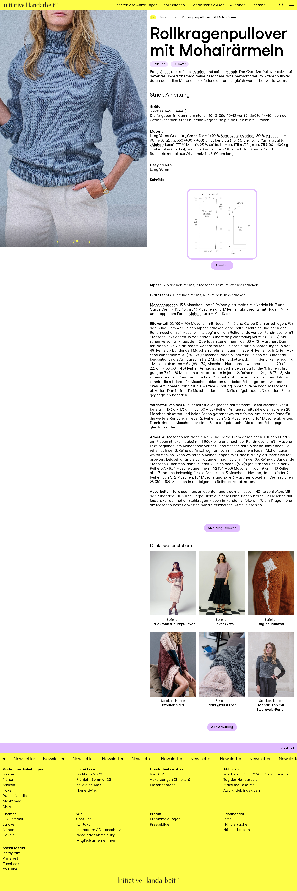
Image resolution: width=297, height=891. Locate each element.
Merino (199, 71)
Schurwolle (230, 136)
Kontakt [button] (287, 748)
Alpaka (166, 71)
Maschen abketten (227, 359)
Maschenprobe (163, 305)
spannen (188, 491)
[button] (281, 5)
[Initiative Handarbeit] (33, 4)
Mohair (231, 71)
